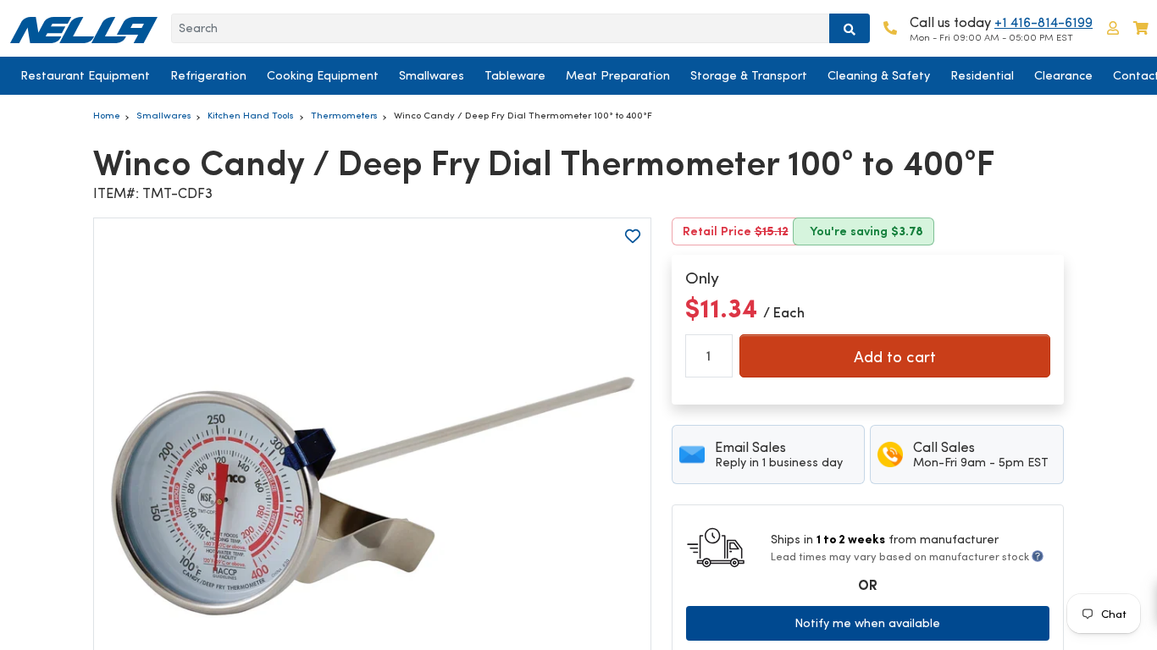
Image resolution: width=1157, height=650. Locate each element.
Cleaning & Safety (879, 75)
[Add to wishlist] (632, 236)
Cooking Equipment (323, 75)
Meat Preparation (618, 75)
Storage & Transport (748, 75)
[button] (1113, 28)
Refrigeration (208, 75)
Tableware (514, 75)
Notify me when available (867, 623)
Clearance (1063, 75)
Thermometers (344, 115)
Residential (982, 75)
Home (106, 115)
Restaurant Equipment (85, 75)
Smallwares (431, 75)
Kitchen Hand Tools (251, 115)
